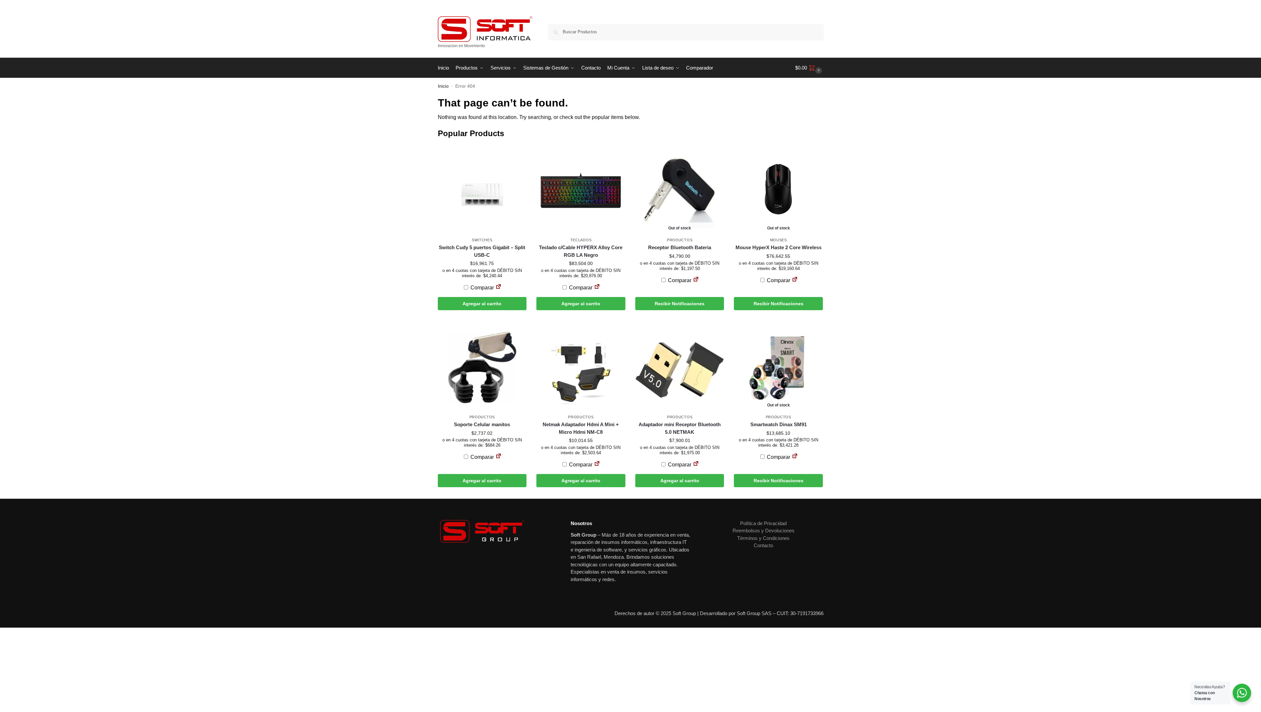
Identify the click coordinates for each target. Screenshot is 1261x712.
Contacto (763, 545)
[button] (809, 68)
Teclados (581, 240)
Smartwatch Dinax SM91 (778, 424)
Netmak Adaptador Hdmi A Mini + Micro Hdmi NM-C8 (581, 428)
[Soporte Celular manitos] (482, 366)
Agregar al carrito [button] (482, 303)
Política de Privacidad (763, 523)
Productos (679, 240)
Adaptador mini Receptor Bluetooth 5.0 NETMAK (680, 428)
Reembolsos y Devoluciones (764, 530)
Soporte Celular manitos (482, 424)
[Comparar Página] (498, 287)
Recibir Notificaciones (680, 303)
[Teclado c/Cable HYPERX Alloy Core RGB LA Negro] (580, 189)
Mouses (778, 240)
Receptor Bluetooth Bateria (679, 247)
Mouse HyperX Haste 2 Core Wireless (779, 247)
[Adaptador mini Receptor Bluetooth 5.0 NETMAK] (679, 366)
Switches (482, 240)
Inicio (443, 86)
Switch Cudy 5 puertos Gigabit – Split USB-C (482, 251)
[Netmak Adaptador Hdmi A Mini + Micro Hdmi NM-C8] (580, 366)
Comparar (481, 287)
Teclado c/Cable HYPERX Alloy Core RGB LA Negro (580, 251)
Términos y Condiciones (763, 538)
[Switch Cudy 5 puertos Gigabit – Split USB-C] (482, 189)
